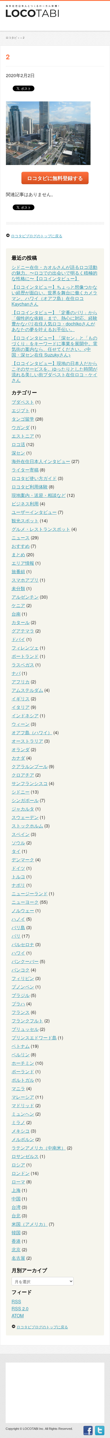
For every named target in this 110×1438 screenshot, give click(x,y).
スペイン (21, 834)
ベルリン (21, 1054)
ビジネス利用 (25, 503)
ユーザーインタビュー (34, 512)
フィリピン (23, 978)
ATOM (18, 1315)
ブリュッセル (25, 1029)
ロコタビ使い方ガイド (34, 478)
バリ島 (18, 927)
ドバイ (18, 639)
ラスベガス (23, 664)
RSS (16, 1301)
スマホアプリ (25, 580)
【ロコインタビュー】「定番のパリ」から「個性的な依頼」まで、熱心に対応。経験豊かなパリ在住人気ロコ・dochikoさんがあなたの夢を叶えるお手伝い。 (54, 321)
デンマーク (23, 859)
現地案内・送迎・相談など (39, 495)
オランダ (21, 749)
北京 (16, 1249)
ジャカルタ (23, 808)
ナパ (16, 673)
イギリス (21, 698)
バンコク (21, 969)
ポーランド (23, 1071)
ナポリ (18, 885)
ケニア (18, 605)
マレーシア (23, 1097)
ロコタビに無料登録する (55, 177)
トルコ (18, 876)
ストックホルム (27, 825)
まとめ (18, 554)
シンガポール (25, 800)
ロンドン (21, 1173)
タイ (16, 851)
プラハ (18, 1003)
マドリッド (23, 1105)
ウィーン (21, 724)
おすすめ (21, 546)
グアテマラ (23, 630)
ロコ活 (18, 444)
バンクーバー (25, 961)
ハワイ (18, 953)
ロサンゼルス (25, 1156)
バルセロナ (23, 944)
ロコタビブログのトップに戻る (36, 235)
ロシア (18, 1164)
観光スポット (25, 520)
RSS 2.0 (20, 1308)
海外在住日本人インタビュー (41, 461)
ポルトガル (23, 1080)
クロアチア (23, 775)
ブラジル (21, 995)
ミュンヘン (23, 1114)
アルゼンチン (25, 597)
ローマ (18, 1181)
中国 (16, 1198)
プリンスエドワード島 (34, 1037)
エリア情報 (23, 563)
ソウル (18, 842)
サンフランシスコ (30, 783)
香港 (16, 1241)
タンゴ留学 (23, 419)
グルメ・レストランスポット (41, 529)
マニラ (18, 1088)
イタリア (21, 707)
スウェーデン (25, 817)
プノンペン (23, 986)
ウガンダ (21, 427)
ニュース (21, 537)
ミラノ (18, 1122)
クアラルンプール (30, 766)
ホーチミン (23, 1063)
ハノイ (18, 919)
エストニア (23, 436)
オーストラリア (27, 741)
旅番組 (18, 571)
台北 (16, 1215)
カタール (21, 622)
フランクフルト (27, 1020)
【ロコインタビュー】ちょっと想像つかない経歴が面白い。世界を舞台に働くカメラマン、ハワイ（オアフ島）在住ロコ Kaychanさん (54, 295)
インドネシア (25, 715)
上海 (16, 1190)
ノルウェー (23, 910)
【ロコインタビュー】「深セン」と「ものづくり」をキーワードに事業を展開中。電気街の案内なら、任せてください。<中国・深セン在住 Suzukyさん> (54, 346)
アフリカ (21, 681)
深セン (18, 452)
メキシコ (21, 1131)
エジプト (21, 410)
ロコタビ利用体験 (30, 486)
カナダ (18, 758)
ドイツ (18, 868)
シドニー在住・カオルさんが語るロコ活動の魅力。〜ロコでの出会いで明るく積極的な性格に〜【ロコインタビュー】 (54, 273)
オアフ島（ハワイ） (32, 732)
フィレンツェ (25, 647)
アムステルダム (27, 690)
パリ (16, 936)
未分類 (18, 588)
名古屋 (18, 1258)
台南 (16, 614)
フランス (21, 1012)
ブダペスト (23, 402)
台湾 (16, 1207)
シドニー (21, 791)
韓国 (16, 1232)
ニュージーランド (30, 893)
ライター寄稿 (25, 469)
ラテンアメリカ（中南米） (39, 1147)
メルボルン (23, 1139)
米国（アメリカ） (30, 1224)
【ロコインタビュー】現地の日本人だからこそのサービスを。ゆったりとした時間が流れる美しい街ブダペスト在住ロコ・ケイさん (54, 371)
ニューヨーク (25, 902)
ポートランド (25, 656)
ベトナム (21, 1046)
